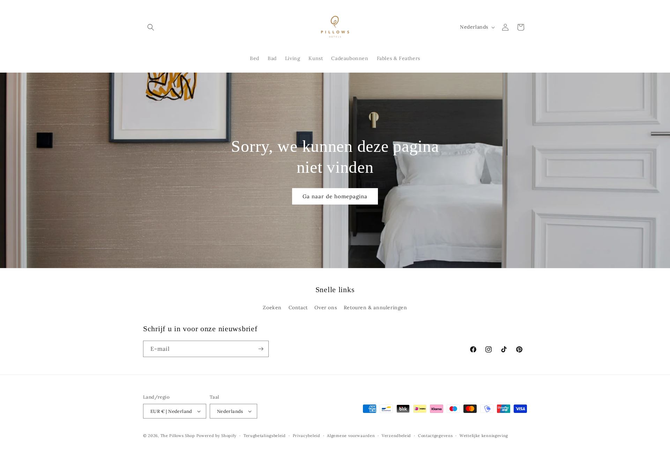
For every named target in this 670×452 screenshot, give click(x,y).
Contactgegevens (435, 435)
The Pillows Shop (178, 435)
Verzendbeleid (396, 435)
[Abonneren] (260, 349)
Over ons (325, 307)
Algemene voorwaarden (351, 435)
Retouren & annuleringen (375, 307)
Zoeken (272, 307)
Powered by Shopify (216, 435)
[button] (150, 27)
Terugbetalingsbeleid (265, 435)
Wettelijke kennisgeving (484, 435)
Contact (298, 307)
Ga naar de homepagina (335, 196)
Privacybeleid (306, 435)
